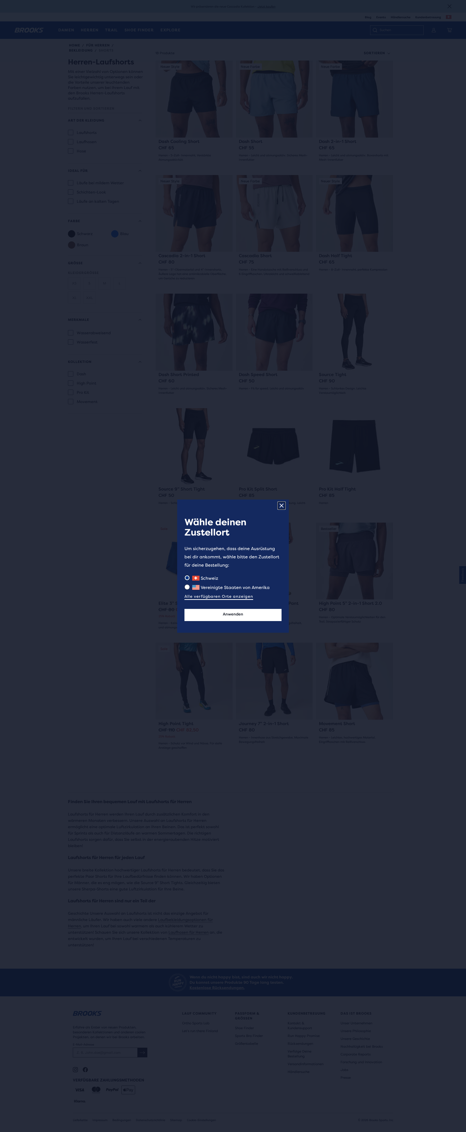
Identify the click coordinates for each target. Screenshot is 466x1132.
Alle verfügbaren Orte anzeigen (218, 596)
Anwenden (233, 614)
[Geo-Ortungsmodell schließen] (281, 505)
